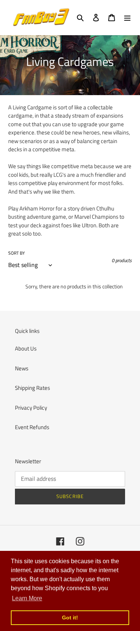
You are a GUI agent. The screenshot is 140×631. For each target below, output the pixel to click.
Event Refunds (32, 427)
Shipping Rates (32, 387)
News (21, 368)
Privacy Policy (31, 407)
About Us (26, 348)
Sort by (16, 253)
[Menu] (127, 17)
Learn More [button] (27, 598)
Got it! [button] (70, 618)
